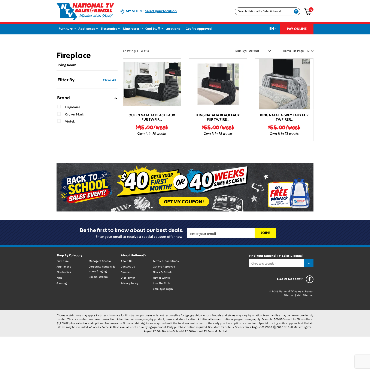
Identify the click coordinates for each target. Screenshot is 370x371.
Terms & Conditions (166, 261)
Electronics (109, 29)
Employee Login (163, 288)
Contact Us (128, 266)
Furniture (66, 29)
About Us (127, 261)
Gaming (62, 283)
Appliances (86, 29)
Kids (59, 277)
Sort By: (241, 51)
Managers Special (100, 261)
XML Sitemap (305, 295)
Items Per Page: (293, 51)
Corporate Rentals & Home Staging (102, 269)
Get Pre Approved (199, 29)
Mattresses (131, 29)
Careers (126, 272)
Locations (173, 29)
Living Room (66, 65)
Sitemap (288, 295)
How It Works (161, 277)
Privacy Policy (129, 283)
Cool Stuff (152, 29)
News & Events (163, 272)
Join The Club (161, 283)
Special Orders (98, 276)
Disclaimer (128, 277)
